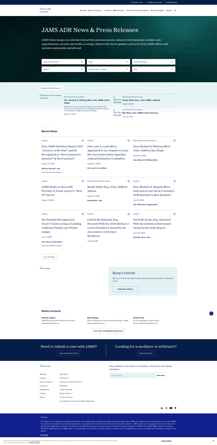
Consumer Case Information (71, 382)
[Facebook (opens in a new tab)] (175, 408)
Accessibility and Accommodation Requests (77, 401)
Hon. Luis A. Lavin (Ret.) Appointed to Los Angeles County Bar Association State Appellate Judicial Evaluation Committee (107, 152)
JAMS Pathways (171, 2)
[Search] (82, 61)
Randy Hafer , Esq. (94, 200)
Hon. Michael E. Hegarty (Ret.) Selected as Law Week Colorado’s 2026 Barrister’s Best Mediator (154, 191)
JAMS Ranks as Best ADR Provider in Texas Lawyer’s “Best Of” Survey (62, 191)
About (169, 10)
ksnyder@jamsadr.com (50, 323)
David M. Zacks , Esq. (141, 237)
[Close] (213, 440)
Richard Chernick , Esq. (51, 168)
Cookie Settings (66, 389)
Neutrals (83, 10)
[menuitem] (83, 10)
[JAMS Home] (49, 10)
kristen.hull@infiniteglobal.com (145, 323)
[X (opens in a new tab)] (166, 408)
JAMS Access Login (155, 2)
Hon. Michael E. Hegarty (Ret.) (145, 204)
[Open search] (175, 10)
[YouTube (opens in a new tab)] (171, 408)
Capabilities (44, 389)
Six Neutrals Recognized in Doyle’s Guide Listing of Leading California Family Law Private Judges (61, 226)
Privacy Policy (34, 443)
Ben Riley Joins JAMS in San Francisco (140, 112)
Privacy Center (65, 393)
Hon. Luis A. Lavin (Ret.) (97, 168)
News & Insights (157, 10)
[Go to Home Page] (48, 366)
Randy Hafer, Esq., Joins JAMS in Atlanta (141, 100)
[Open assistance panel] (211, 313)
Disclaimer (64, 374)
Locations (107, 10)
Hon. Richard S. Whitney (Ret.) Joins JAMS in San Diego (87, 101)
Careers (43, 393)
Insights (43, 378)
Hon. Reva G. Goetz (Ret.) (52, 242)
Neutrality (63, 385)
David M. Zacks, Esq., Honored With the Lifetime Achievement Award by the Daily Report (152, 224)
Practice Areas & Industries (137, 10)
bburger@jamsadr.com (96, 323)
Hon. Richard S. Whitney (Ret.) (145, 160)
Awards (44, 140)
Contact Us (64, 378)
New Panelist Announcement (144, 140)
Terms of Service (66, 397)
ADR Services (118, 10)
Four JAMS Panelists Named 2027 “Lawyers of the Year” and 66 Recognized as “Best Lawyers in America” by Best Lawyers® (62, 152)
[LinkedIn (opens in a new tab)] (162, 408)
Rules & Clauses (94, 10)
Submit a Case (138, 2)
